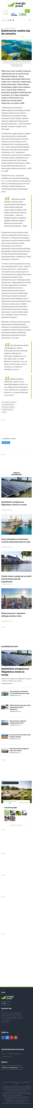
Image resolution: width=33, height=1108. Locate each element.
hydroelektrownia (7, 409)
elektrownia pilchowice (9, 402)
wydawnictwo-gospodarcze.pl (14, 1053)
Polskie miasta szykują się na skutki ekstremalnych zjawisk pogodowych (16, 579)
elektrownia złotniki (8, 407)
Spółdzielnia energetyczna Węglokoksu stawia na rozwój (15, 671)
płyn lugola (5, 1021)
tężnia (4, 1013)
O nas (4, 1003)
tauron (4, 412)
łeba (20, 1017)
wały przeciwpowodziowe (9, 1017)
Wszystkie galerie (16, 825)
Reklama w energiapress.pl (10, 1067)
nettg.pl (3, 1053)
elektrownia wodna (8, 404)
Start (2, 28)
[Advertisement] (16, 427)
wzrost (10, 1013)
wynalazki (17, 1013)
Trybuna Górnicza (6, 1056)
